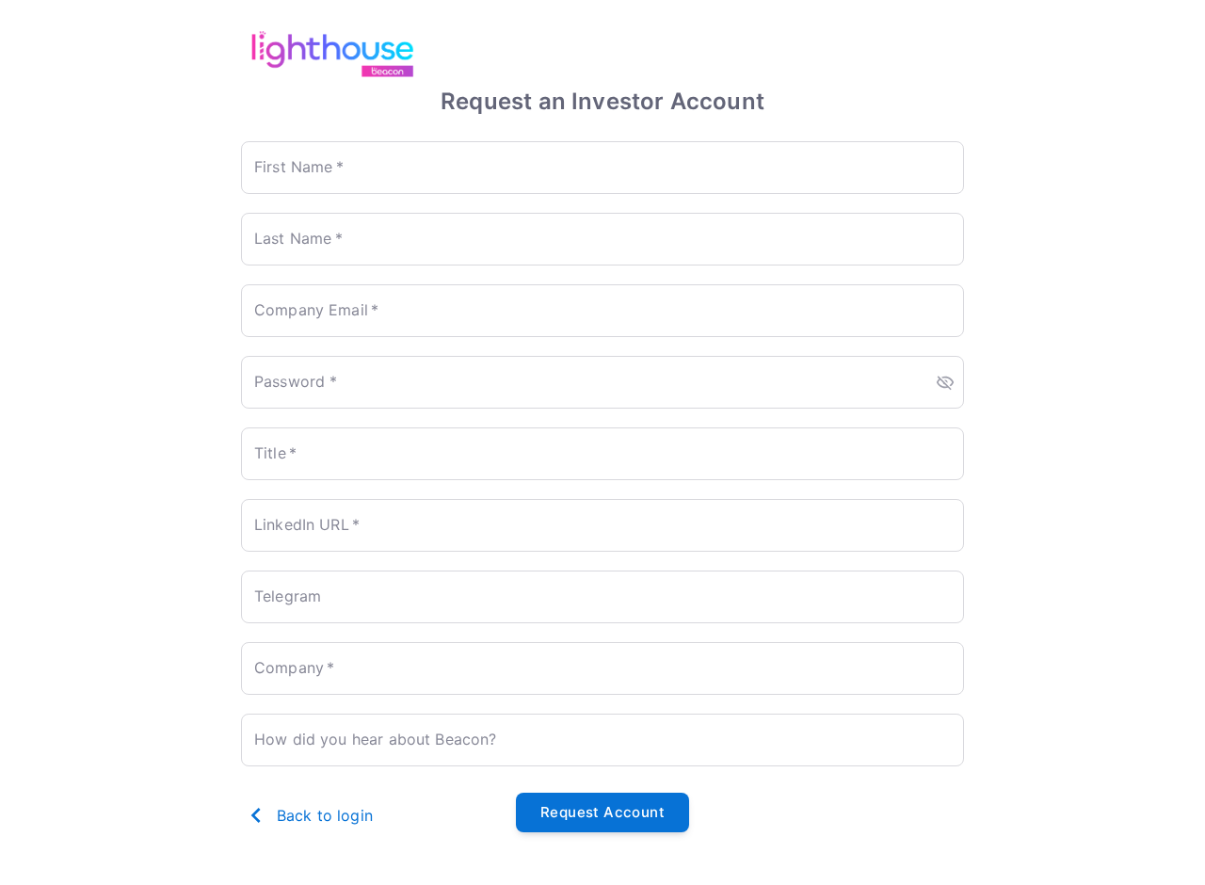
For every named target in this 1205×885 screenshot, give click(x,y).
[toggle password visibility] (945, 382)
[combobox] (602, 668)
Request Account (602, 812)
